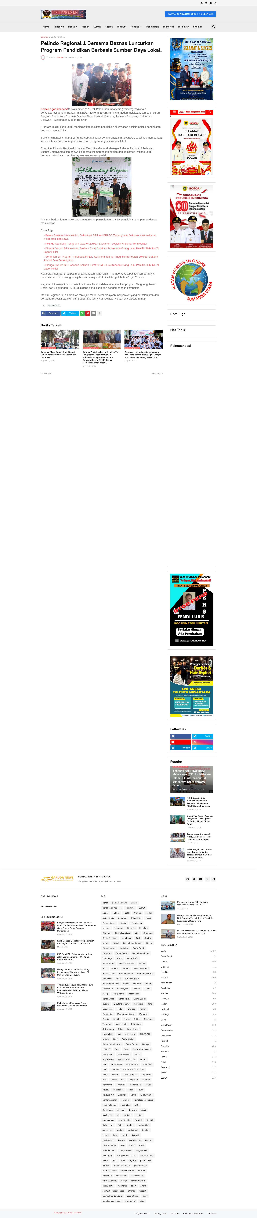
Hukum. (115, 968)
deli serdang (108, 1029)
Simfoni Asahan (109, 1099)
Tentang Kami (160, 1213)
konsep (148, 1140)
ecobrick (127, 1115)
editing (139, 1115)
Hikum (142, 963)
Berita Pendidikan (145, 973)
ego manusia (108, 1120)
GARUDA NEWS (74, 1212)
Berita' (149, 943)
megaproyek (141, 1150)
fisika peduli (107, 1125)
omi (123, 1160)
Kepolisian (139, 1003)
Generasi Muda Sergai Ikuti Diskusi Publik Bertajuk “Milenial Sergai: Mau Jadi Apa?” (59, 355)
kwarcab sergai (109, 1145)
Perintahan (107, 1084)
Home (46, 26)
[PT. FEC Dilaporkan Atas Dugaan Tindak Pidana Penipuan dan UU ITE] (168, 934)
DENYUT (106, 1049)
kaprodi (135, 1135)
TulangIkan (125, 1105)
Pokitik (105, 1019)
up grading (130, 1201)
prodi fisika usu (109, 1170)
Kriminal (137, 912)
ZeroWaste (107, 1110)
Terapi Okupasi (109, 1105)
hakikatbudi (132, 1130)
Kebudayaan (122, 988)
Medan (85, 26)
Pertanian (106, 953)
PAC (104, 1079)
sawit (133, 1185)
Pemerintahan (108, 923)
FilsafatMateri (123, 1054)
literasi (132, 1145)
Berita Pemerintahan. (112, 1044)
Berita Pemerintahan (132, 943)
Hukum (115, 912)
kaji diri (125, 1135)
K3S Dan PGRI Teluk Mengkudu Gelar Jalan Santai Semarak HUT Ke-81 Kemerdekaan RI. (75, 957)
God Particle (108, 1059)
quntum (141, 1170)
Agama (109, 26)
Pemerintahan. (109, 948)
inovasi (105, 1135)
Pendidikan (152, 26)
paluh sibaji (145, 1160)
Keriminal (124, 948)
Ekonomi (119, 928)
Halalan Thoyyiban (126, 1059)
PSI (122, 1079)
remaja (124, 1180)
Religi (148, 918)
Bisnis (126, 983)
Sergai (133, 1094)
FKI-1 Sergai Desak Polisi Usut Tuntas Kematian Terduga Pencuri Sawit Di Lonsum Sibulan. (199, 853)
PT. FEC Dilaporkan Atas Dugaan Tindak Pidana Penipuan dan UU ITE (196, 932)
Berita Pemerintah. (140, 953)
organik (132, 1160)
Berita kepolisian (122, 933)
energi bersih (118, 993)
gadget (130, 1125)
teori (145, 1196)
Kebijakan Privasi (142, 1213)
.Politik (148, 938)
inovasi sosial (133, 1029)
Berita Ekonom (126, 973)
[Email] (93, 313)
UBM (137, 1105)
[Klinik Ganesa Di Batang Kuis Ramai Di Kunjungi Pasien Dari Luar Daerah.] (48, 944)
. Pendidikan (136, 923)
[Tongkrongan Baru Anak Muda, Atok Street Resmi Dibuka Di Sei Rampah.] (177, 837)
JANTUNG (147, 1064)
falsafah (138, 1120)
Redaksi (135, 26)
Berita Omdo (108, 998)
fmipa (120, 1125)
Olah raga (147, 933)
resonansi (122, 1185)
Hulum (143, 1059)
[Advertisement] (191, 457)
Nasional (106, 928)
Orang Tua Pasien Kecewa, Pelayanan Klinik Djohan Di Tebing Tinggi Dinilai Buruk (200, 820)
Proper (127, 1019)
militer (105, 1160)
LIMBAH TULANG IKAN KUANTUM (127, 1069)
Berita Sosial (132, 958)
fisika (120, 1029)
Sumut (97, 26)
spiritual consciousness (113, 1190)
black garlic (107, 1115)
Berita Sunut (139, 998)
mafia (141, 1145)
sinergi (143, 1185)
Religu (141, 1089)
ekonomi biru (125, 1120)
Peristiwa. (121, 1084)
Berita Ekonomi (141, 968)
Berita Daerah (122, 953)
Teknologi (168, 26)
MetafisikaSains (130, 1074)
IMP (104, 1064)
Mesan (115, 1074)
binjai (143, 1110)
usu (119, 1034)
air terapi (121, 1110)
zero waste (130, 1034)
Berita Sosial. (132, 1044)
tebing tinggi (132, 1196)
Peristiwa (59, 26)
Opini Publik (108, 918)
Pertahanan (135, 1084)
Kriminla (136, 988)
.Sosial (116, 943)
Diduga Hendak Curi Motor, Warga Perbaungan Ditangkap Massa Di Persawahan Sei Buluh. (73, 972)
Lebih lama (156, 373)
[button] (213, 26)
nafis (115, 1160)
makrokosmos (109, 1150)
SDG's (137, 1019)
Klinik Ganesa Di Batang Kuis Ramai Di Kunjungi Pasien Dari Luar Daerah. (75, 942)
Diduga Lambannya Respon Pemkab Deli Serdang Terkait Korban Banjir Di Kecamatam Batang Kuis (195, 918)
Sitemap (197, 26)
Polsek (116, 1019)
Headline (143, 928)
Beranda (44, 37)
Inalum (148, 983)
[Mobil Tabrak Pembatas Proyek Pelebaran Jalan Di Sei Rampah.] (48, 1006)
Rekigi (130, 1089)
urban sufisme (132, 978)
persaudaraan (140, 1165)
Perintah (146, 1079)
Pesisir (148, 1084)
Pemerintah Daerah (126, 1014)
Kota (150, 1003)
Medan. (120, 1009)
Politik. (105, 1089)
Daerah (134, 902)
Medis (105, 1074)
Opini (118, 978)
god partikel (143, 1125)
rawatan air (121, 1175)
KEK (104, 1069)
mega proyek (126, 1150)
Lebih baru (47, 373)
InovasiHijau (116, 1064)
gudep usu (107, 1130)
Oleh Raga (107, 958)
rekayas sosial (137, 1175)
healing (145, 1130)
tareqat (143, 1190)
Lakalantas (107, 1009)
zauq (142, 1201)
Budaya (105, 1003)
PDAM (114, 1079)
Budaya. (146, 1044)
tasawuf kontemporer (112, 1196)
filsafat (150, 1120)
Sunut (147, 988)
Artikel (105, 943)
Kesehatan (126, 938)
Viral (137, 933)
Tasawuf (121, 26)
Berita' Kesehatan (127, 963)
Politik (126, 912)
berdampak (136, 1024)
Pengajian (133, 1079)
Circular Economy (122, 1003)
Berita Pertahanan (110, 983)
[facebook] (202, 3)
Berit (115, 1039)
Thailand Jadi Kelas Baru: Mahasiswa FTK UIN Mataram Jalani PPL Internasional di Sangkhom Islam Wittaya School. (75, 989)
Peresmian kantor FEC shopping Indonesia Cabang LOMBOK (192, 903)
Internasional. (132, 1064)
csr (118, 1115)
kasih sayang (135, 1140)
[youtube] (211, 3)
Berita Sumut (108, 963)
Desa (117, 1049)
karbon (121, 1140)
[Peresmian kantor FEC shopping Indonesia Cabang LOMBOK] (168, 905)
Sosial (105, 912)
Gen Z (137, 1054)
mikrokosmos (146, 1155)
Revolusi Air (108, 1094)
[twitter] (206, 3)
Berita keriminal (109, 907)
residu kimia (107, 1185)
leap (122, 1145)
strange (131, 1190)
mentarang (107, 1155)
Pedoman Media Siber (193, 1213)
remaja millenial (138, 1180)
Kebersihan (107, 988)
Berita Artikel (128, 1039)
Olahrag (131, 1009)
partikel (105, 1165)
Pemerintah (107, 1014)
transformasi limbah (111, 1201)
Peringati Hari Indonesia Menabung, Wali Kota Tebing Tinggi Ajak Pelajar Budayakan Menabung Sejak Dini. (142, 355)
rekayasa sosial (109, 1180)
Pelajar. (143, 1009)
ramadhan (107, 1175)
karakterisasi (108, 1140)
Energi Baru (107, 1054)
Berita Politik (139, 948)
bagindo (133, 1110)
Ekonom (137, 983)
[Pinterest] (87, 313)
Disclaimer (175, 1213)
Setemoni (148, 1019)
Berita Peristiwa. (109, 938)
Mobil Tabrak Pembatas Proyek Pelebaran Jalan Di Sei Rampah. (72, 1004)
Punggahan (118, 1089)
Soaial (119, 958)
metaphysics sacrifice (126, 1155)
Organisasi (146, 1074)
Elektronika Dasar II (142, 1049)
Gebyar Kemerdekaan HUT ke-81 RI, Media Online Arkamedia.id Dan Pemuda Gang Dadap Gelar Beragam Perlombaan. (76, 926)
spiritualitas (107, 1034)
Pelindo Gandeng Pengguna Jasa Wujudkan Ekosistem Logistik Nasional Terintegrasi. (96, 243)
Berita (71, 26)
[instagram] (202, 742)
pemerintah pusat (122, 1165)
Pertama (143, 1014)
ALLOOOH (145, 1034)
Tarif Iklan (183, 26)
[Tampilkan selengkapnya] (99, 313)
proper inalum (127, 1170)
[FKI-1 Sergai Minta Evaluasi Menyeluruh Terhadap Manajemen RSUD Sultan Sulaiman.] (177, 801)
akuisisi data (121, 1024)
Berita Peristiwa (58, 37)
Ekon (126, 1049)
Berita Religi (124, 998)
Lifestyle (131, 928)
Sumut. (126, 968)
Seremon (122, 1094)
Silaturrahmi (146, 1094)
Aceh (138, 938)
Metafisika (107, 978)
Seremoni (122, 918)
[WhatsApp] (82, 313)
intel (115, 1135)
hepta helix (134, 993)
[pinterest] (215, 3)
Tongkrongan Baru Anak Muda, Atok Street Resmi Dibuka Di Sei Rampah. (199, 837)
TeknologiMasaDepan (143, 1099)
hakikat (120, 1130)
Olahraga (106, 933)
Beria (104, 968)
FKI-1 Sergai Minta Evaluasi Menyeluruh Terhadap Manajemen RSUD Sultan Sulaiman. (198, 802)
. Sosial (123, 923)
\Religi (105, 993)
